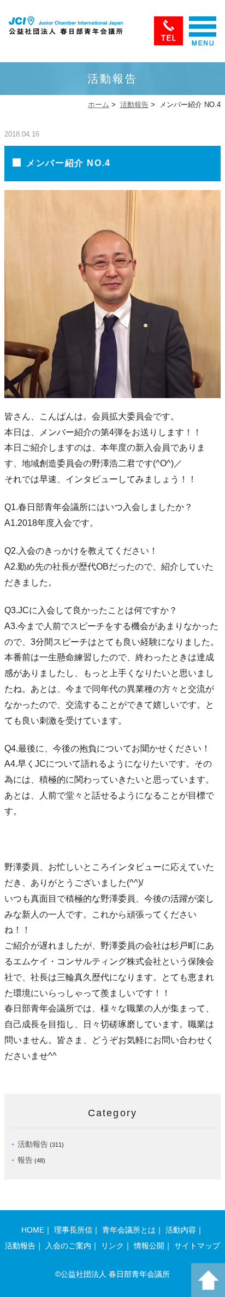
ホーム (98, 104)
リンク (112, 1245)
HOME (32, 1229)
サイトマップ (197, 1245)
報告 (25, 1160)
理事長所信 (73, 1229)
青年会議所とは (129, 1229)
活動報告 (134, 104)
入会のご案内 (68, 1245)
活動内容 (180, 1229)
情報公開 (149, 1245)
